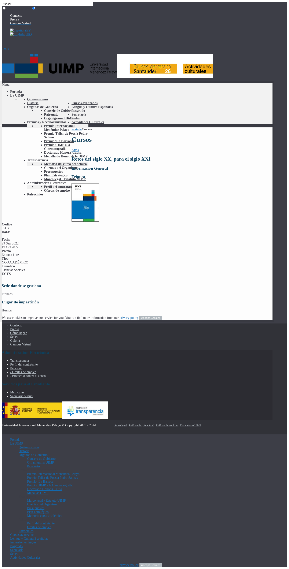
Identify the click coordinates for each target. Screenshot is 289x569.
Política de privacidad (141, 425)
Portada (77, 129)
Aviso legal (120, 425)
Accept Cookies (151, 317)
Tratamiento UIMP (190, 425)
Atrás (75, 150)
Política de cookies (167, 425)
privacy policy (129, 317)
